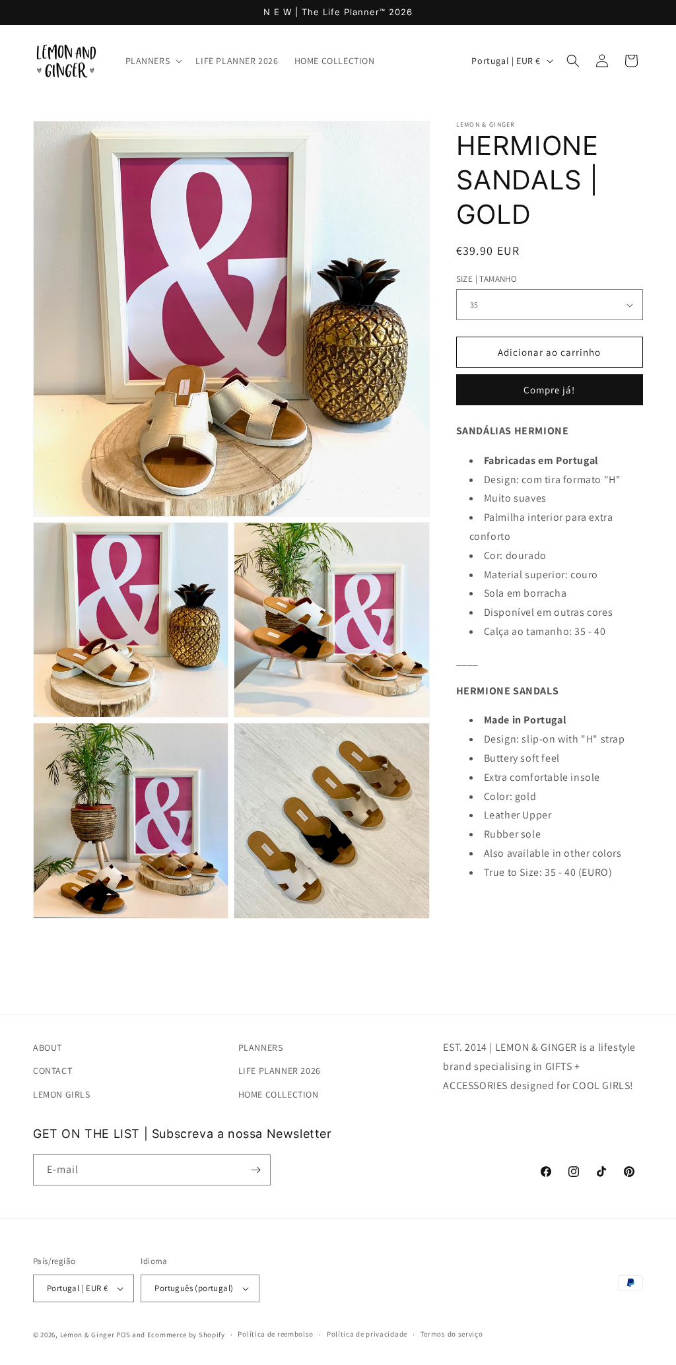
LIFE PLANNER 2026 (279, 1071)
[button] (153, 61)
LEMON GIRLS (61, 1094)
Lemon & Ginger (87, 1334)
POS (123, 1334)
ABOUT (47, 1047)
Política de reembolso (276, 1334)
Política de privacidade (367, 1334)
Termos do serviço (452, 1334)
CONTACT (52, 1071)
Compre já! (549, 389)
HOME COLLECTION (278, 1094)
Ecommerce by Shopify (186, 1334)
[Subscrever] (255, 1169)
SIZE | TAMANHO (487, 278)
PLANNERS (260, 1047)
